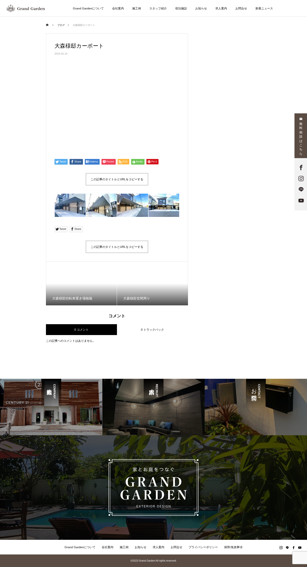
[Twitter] (287, 547)
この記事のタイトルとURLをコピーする (117, 179)
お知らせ (201, 8)
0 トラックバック (152, 329)
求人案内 (221, 8)
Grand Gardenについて (88, 8)
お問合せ (241, 8)
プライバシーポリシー (203, 547)
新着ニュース (264, 8)
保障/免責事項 (233, 547)
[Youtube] (300, 547)
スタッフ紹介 (158, 8)
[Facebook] (293, 547)
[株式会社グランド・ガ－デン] (25, 8)
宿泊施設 (181, 8)
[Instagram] (281, 547)
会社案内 (118, 8)
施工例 (136, 8)
